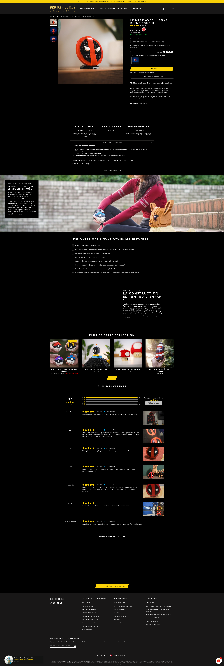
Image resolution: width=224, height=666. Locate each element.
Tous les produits (119, 602)
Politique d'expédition (89, 613)
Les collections (88, 9)
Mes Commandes (87, 606)
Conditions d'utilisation (89, 623)
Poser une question (112, 170)
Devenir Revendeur (152, 621)
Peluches (116, 613)
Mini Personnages (119, 609)
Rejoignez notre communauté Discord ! (158, 614)
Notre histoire (150, 602)
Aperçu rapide (64, 365)
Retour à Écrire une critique (113, 586)
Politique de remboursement (91, 616)
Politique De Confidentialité (91, 626)
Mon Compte (86, 602)
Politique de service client (90, 619)
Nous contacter (87, 629)
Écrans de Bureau (119, 623)
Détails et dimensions (112, 142)
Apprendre (137, 9)
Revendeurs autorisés (153, 624)
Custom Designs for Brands (114, 9)
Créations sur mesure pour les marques (159, 606)
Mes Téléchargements (89, 609)
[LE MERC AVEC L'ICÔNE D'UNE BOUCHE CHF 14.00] (135, 112)
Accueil (52, 16)
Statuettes (117, 619)
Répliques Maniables (120, 616)
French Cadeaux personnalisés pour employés (157, 610)
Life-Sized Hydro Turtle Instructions (23, 659)
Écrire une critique (63, 16)
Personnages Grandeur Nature (124, 606)
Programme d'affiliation (153, 618)
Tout (112, 378)
